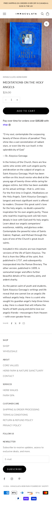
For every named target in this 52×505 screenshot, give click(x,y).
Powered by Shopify (40, 486)
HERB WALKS (10, 390)
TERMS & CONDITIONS (15, 414)
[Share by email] (24, 323)
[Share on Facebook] (11, 323)
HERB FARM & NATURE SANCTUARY (23, 370)
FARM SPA (8, 395)
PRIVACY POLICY (12, 425)
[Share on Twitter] (15, 323)
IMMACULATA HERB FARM (15, 77)
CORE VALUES (11, 365)
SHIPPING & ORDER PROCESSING (21, 409)
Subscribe (14, 469)
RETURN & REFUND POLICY (18, 420)
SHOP (6, 346)
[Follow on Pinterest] (19, 478)
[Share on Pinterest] (19, 323)
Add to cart (26, 111)
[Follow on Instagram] (11, 478)
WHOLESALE (10, 351)
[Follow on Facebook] (4, 478)
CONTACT (8, 376)
